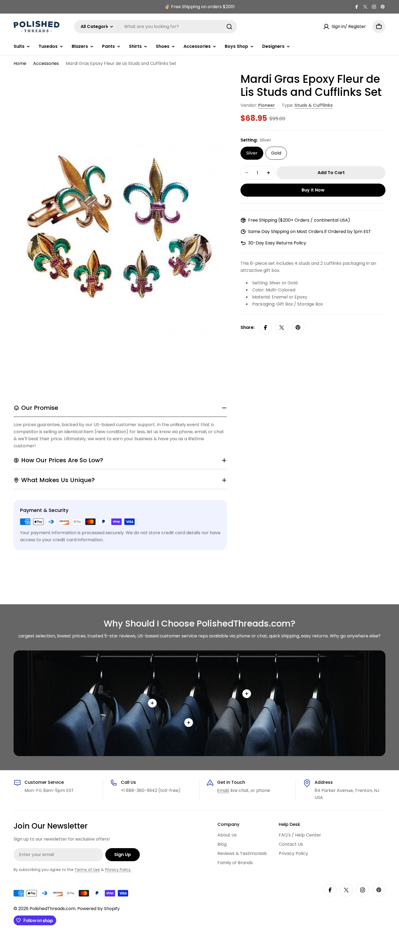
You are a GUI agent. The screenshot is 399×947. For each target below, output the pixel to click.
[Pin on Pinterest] (298, 327)
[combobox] (155, 26)
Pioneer (266, 105)
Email (223, 790)
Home (20, 63)
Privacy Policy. (118, 869)
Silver (252, 153)
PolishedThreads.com (52, 908)
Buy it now (313, 190)
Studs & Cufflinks (313, 105)
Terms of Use (87, 869)
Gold (276, 153)
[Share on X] (281, 327)
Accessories (46, 63)
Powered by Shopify (98, 908)
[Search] (229, 26)
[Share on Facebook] (265, 327)
